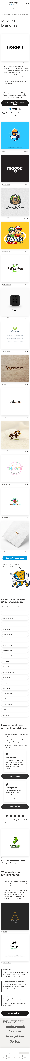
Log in (27, 3)
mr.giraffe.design (7, 284)
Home (3, 8)
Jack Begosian (7, 351)
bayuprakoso (6, 451)
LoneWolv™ (6, 318)
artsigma (27, 63)
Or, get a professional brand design (15, 113)
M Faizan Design (7, 962)
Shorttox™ (6, 151)
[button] (28, 1050)
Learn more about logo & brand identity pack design (13, 861)
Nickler (5, 417)
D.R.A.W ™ (6, 218)
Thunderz (5, 931)
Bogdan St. (5, 858)
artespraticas (7, 517)
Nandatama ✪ (7, 251)
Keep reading (17, 976)
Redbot (5, 384)
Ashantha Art (7, 484)
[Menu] (2, 3)
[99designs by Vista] (14, 3)
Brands (15, 8)
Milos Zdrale (7, 184)
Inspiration (9, 8)
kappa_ (5, 551)
